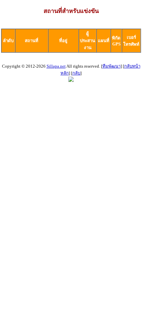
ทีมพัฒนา (111, 66)
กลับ (76, 73)
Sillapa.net (56, 66)
